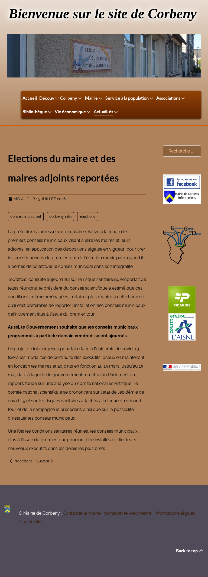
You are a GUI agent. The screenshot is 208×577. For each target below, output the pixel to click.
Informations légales (175, 513)
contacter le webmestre (127, 513)
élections (88, 216)
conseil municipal (25, 216)
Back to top (187, 550)
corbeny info (60, 216)
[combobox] (182, 151)
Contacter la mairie (81, 513)
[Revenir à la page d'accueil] (7, 91)
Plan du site (30, 521)
